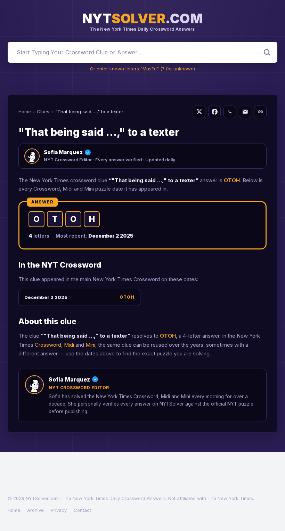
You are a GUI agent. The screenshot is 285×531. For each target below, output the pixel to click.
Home (24, 111)
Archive (35, 510)
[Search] (267, 52)
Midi (69, 344)
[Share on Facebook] (214, 112)
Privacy (59, 510)
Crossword (48, 344)
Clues (43, 111)
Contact (82, 510)
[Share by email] (245, 112)
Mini (90, 344)
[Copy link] (260, 112)
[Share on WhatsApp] (229, 112)
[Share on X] (199, 112)
